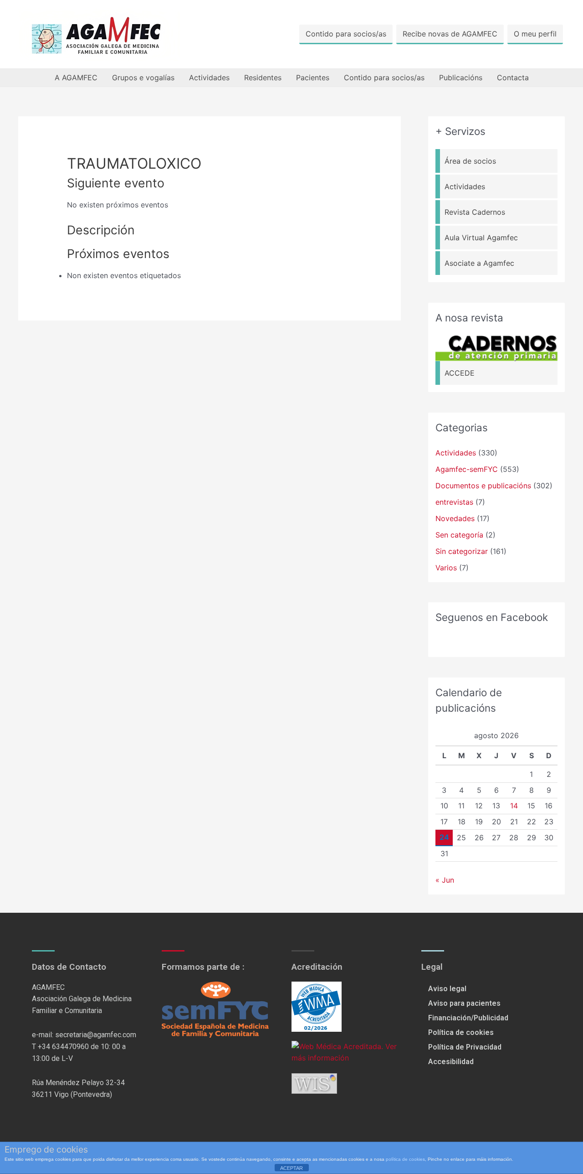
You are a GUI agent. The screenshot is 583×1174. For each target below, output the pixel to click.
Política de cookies (461, 1032)
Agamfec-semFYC (466, 469)
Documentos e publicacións (483, 485)
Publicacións (460, 77)
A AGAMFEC (76, 77)
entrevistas (454, 502)
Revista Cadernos (475, 212)
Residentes (262, 77)
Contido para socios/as (346, 33)
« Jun (444, 879)
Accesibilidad (451, 1061)
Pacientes (312, 77)
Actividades (209, 77)
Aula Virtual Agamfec (481, 237)
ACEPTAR (291, 1168)
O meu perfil (535, 33)
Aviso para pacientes (464, 1003)
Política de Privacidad (464, 1047)
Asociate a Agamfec (479, 263)
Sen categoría (459, 534)
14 (514, 805)
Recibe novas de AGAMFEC (450, 33)
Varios (446, 567)
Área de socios (470, 160)
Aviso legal (447, 988)
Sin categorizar (461, 551)
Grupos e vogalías (143, 77)
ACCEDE (460, 373)
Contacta (513, 77)
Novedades (455, 518)
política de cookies (405, 1159)
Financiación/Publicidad (468, 1018)
